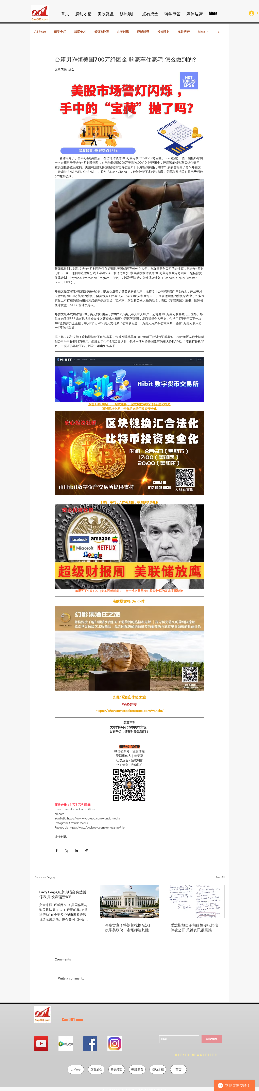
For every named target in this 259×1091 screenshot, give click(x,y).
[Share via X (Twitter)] (66, 850)
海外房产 (184, 32)
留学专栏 (60, 32)
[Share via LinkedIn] (76, 850)
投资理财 (163, 32)
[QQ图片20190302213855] (114, 1043)
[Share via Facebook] (56, 850)
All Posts (40, 32)
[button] (219, 31)
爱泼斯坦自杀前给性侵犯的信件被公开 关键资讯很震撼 (194, 927)
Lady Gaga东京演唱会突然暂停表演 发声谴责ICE (62, 894)
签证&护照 (101, 32)
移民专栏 (80, 32)
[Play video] (129, 114)
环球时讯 (143, 32)
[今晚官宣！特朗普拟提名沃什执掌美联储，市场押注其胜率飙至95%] (129, 901)
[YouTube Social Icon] (41, 1043)
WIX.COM (161, 1089)
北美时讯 (123, 32)
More (201, 32)
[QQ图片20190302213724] (65, 1043)
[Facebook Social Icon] (90, 1043)
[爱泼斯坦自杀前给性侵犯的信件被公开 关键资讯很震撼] (195, 901)
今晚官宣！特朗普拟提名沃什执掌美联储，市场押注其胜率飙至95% (128, 928)
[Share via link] (86, 850)
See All (220, 877)
